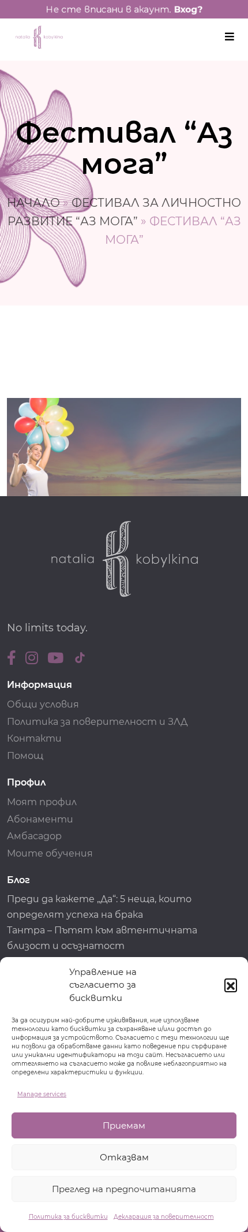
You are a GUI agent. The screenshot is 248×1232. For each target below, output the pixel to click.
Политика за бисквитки (68, 1216)
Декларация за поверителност (164, 1216)
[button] (230, 985)
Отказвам (124, 1157)
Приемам (124, 1125)
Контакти (34, 738)
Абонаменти (40, 819)
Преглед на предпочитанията (124, 1188)
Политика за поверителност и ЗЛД (97, 721)
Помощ (25, 755)
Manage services (41, 1094)
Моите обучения (50, 853)
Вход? (188, 9)
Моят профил (42, 801)
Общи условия (43, 704)
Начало (33, 203)
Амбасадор (34, 836)
